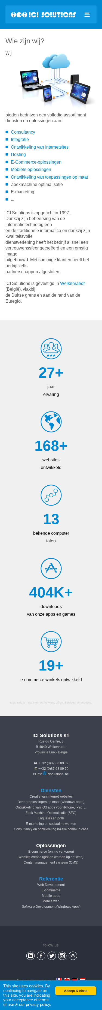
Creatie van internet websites (51, 796)
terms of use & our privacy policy (26, 1002)
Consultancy (23, 132)
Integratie (20, 139)
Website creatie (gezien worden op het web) (51, 857)
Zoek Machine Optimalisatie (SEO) (51, 813)
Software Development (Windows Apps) (51, 907)
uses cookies (31, 986)
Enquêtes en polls (51, 818)
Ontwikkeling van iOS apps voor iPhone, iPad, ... (51, 807)
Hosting (18, 154)
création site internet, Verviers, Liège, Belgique (46, 702)
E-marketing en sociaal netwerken (51, 824)
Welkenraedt (72, 283)
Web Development (51, 885)
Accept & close (76, 991)
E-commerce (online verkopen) (51, 851)
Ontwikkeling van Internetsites (40, 147)
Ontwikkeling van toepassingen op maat (49, 177)
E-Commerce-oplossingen (36, 162)
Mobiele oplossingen (31, 169)
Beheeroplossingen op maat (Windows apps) (51, 802)
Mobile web (51, 901)
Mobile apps (51, 896)
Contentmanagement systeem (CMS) (51, 862)
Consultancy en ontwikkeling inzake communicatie (51, 829)
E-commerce (51, 890)
